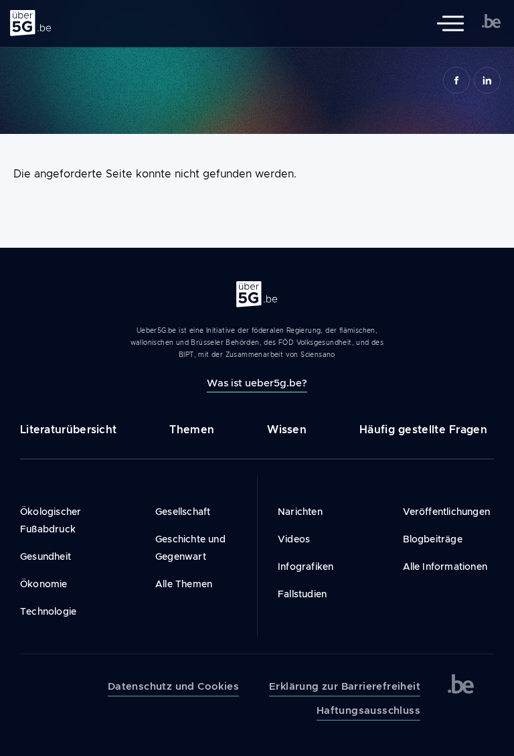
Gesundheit (45, 556)
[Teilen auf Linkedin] (487, 80)
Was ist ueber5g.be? (257, 382)
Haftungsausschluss (368, 710)
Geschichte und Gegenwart (190, 547)
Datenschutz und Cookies (173, 686)
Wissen (287, 430)
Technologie (48, 611)
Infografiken (305, 566)
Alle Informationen (445, 566)
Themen (191, 430)
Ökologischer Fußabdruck (50, 520)
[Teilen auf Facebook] (456, 80)
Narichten (300, 512)
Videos (294, 539)
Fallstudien (302, 594)
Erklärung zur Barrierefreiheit (344, 686)
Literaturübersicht (68, 430)
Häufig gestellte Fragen (423, 430)
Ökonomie (44, 584)
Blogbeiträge (432, 539)
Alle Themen (183, 584)
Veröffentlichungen (447, 512)
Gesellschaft (182, 512)
